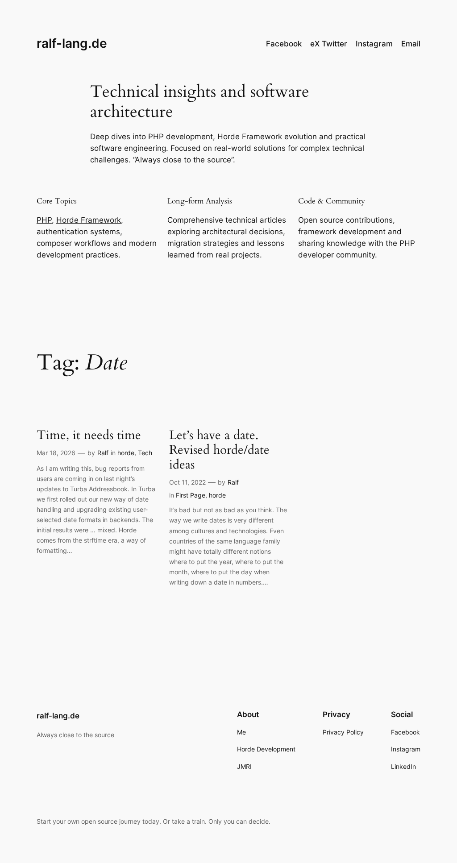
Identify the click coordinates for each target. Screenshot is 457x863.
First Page (190, 495)
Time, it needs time (89, 435)
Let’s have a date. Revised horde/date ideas (219, 450)
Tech (145, 452)
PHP (44, 220)
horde (125, 452)
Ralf (102, 452)
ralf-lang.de (72, 43)
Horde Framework (88, 220)
